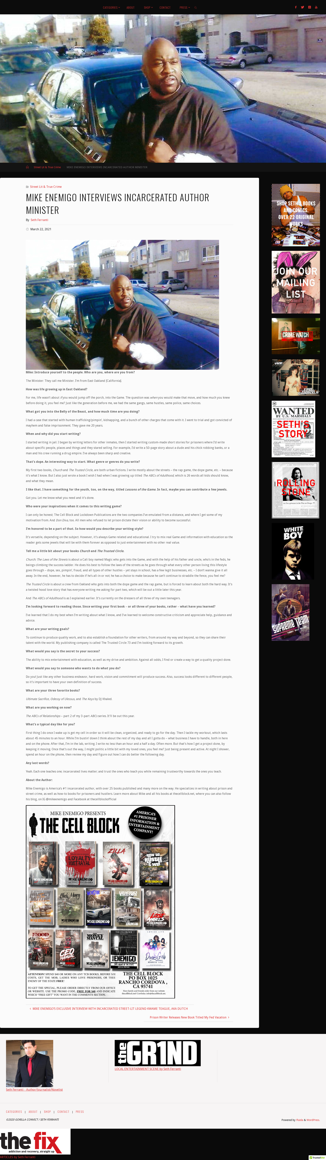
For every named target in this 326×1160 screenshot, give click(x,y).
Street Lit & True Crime (47, 167)
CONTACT (63, 1112)
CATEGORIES (14, 1112)
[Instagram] (309, 7)
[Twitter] (302, 7)
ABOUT (33, 1112)
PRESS (80, 1112)
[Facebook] (296, 7)
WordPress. (313, 1119)
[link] (196, 7)
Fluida (299, 1119)
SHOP (47, 1112)
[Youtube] (316, 7)
